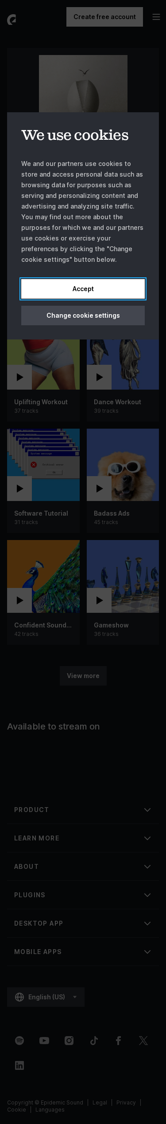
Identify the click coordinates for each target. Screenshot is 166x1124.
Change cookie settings (83, 315)
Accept (83, 288)
